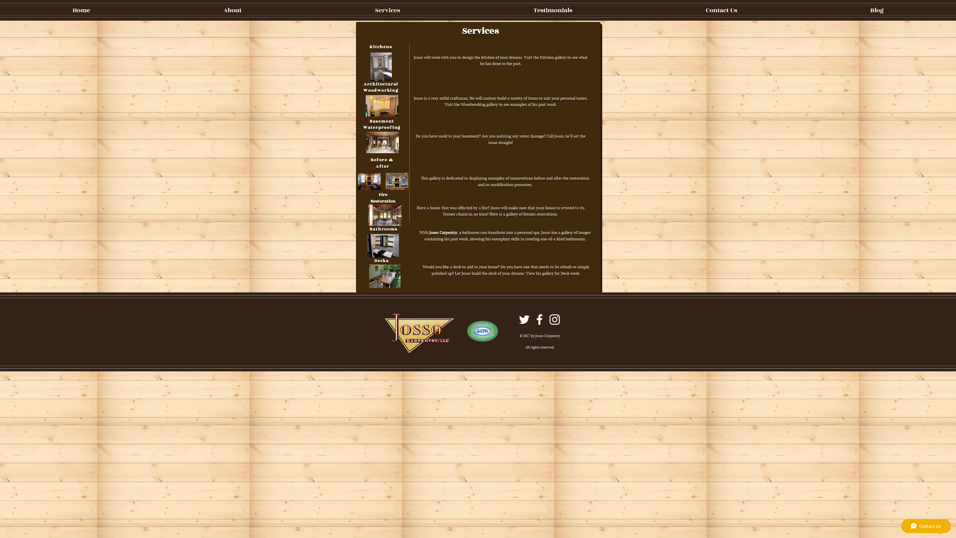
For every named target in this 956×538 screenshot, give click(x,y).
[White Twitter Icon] (524, 320)
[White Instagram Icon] (555, 320)
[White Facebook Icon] (539, 320)
